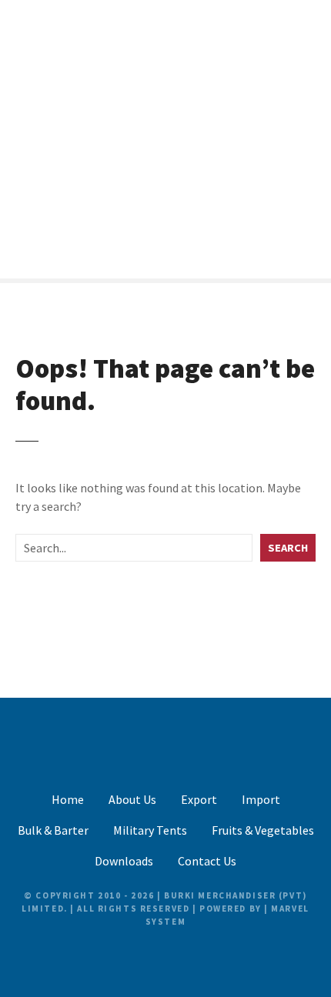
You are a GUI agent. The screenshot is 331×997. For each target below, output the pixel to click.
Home (68, 799)
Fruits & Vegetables (263, 830)
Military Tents (150, 830)
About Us (132, 799)
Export (199, 799)
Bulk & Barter (53, 830)
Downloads (124, 861)
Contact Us (207, 861)
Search (288, 548)
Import (261, 799)
